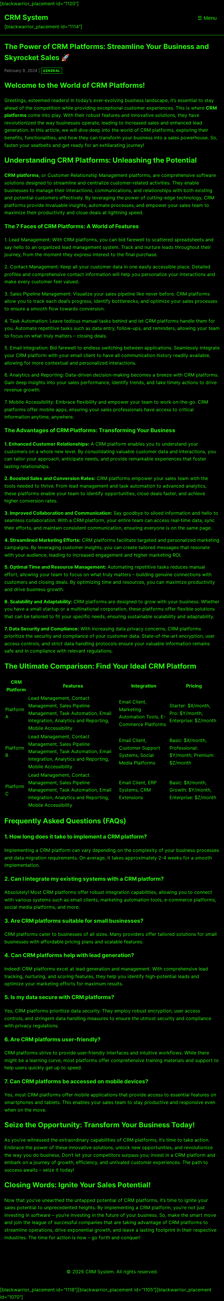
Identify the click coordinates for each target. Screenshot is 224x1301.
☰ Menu (207, 18)
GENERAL (51, 70)
